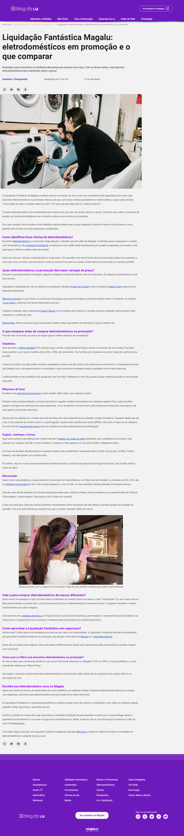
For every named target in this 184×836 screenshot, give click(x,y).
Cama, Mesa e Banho (140, 795)
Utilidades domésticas (76, 779)
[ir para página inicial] (25, 8)
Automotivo (71, 784)
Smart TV (38, 790)
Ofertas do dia (72, 795)
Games (100, 790)
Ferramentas (71, 790)
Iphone (36, 779)
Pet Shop (133, 784)
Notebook (38, 800)
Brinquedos (102, 795)
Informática (39, 795)
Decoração (134, 790)
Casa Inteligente (137, 779)
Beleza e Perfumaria (107, 779)
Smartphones (40, 784)
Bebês (68, 800)
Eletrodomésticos (106, 784)
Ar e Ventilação (104, 800)
